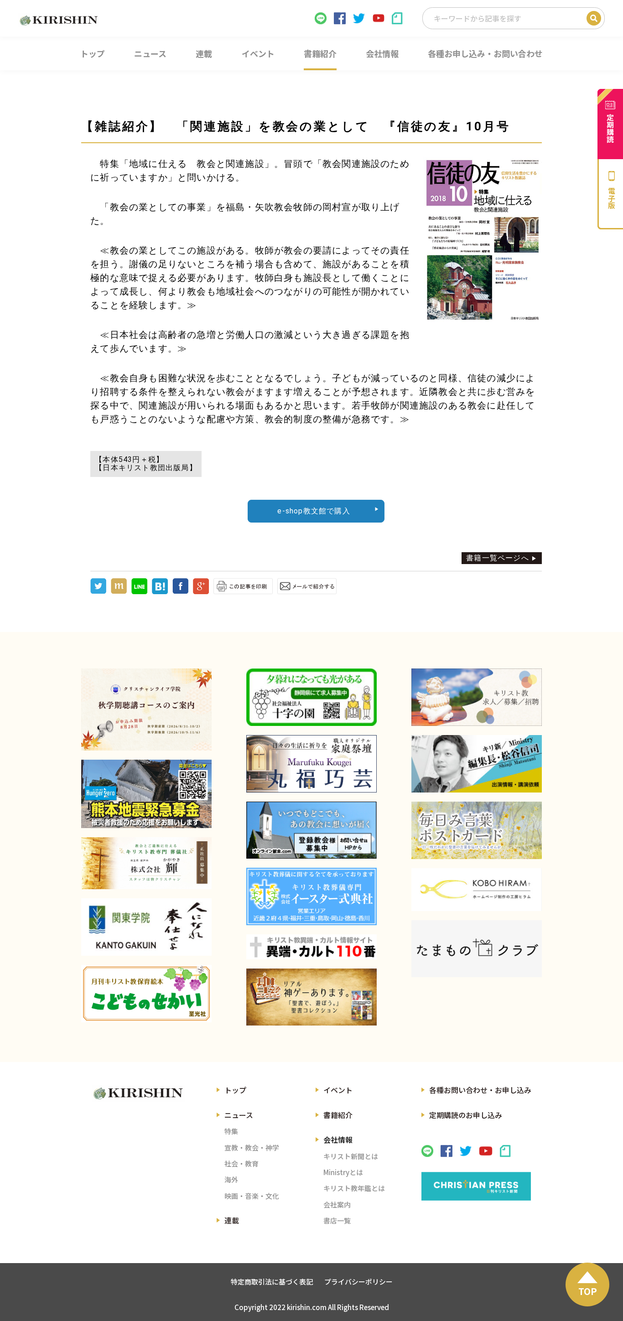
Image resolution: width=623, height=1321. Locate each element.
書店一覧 (337, 1220)
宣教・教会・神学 (251, 1147)
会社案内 (337, 1204)
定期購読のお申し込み (465, 1114)
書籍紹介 (338, 1114)
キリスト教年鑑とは (354, 1188)
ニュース (238, 1114)
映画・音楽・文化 (251, 1196)
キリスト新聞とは (350, 1156)
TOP (587, 1291)
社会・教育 (241, 1163)
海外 (231, 1179)
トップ (235, 1089)
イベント (338, 1089)
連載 (231, 1220)
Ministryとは (343, 1172)
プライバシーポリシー (358, 1281)
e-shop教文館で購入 (313, 511)
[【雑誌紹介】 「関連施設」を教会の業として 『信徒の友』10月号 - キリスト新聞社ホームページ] (160, 591)
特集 (231, 1131)
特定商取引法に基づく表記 (272, 1281)
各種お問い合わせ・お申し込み (480, 1089)
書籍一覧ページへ (497, 558)
